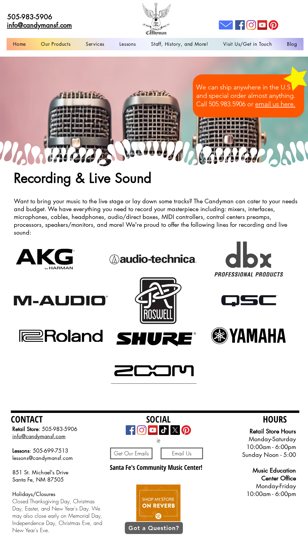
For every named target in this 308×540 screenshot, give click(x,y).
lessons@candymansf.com (42, 457)
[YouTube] (262, 25)
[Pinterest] (273, 25)
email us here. (275, 104)
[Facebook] (240, 25)
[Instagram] (251, 25)
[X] (175, 430)
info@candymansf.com (39, 436)
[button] (95, 44)
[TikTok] (164, 430)
